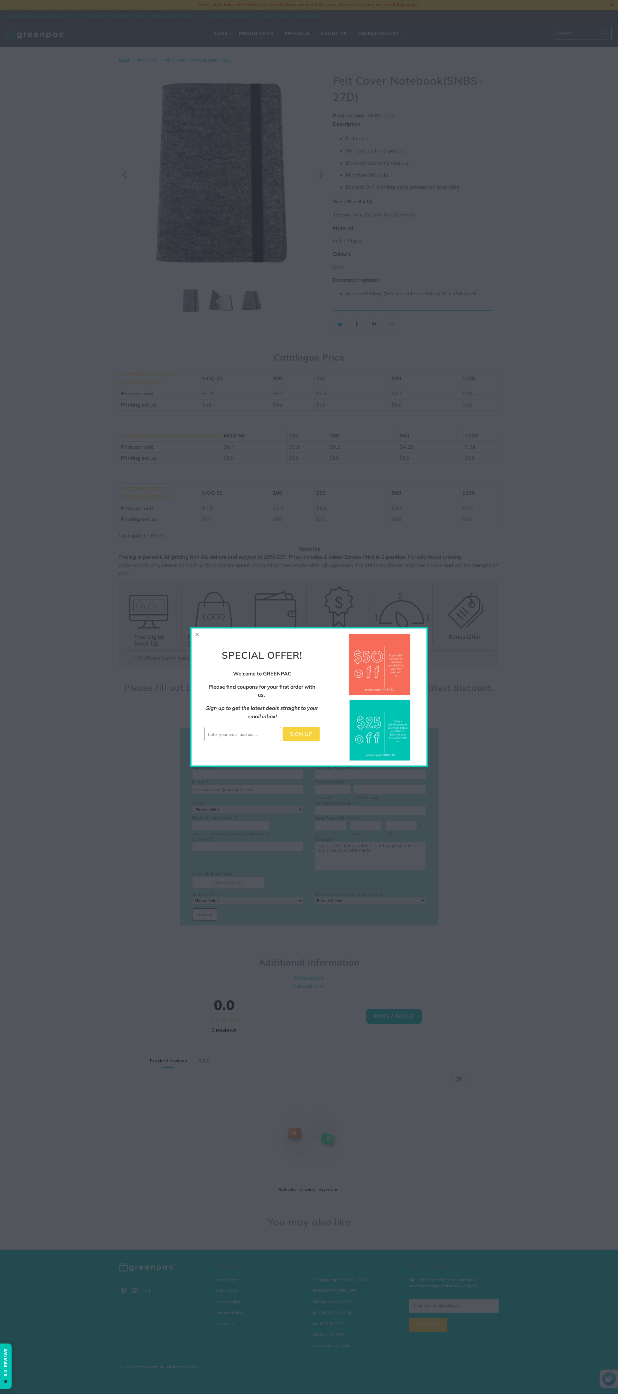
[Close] (197, 634)
